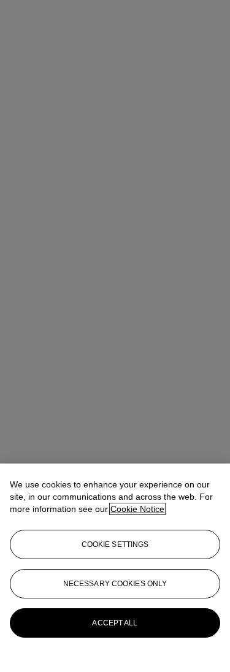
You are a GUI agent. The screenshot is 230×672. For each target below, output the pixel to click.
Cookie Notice (137, 509)
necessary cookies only (115, 583)
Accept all (114, 623)
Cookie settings (115, 544)
